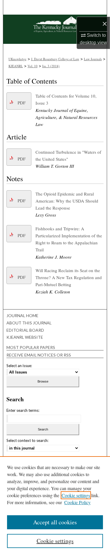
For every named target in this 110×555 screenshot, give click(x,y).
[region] (55, 505)
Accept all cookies (55, 522)
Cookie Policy (77, 502)
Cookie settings (76, 495)
